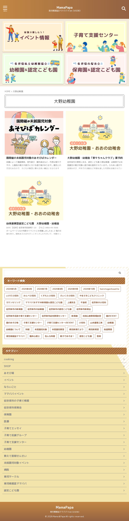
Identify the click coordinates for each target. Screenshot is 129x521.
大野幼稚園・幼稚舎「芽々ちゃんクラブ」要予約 (95, 158)
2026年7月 (42, 288)
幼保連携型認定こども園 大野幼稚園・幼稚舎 (32, 223)
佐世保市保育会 (83, 309)
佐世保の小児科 (99, 302)
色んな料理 (50, 336)
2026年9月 (73, 288)
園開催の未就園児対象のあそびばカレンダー (31, 158)
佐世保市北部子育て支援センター (21, 315)
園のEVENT (111, 315)
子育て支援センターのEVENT (60, 322)
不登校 (84, 302)
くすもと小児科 (48, 295)
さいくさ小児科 (67, 295)
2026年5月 (11, 288)
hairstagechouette (109, 288)
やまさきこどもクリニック (91, 295)
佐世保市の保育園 (14, 309)
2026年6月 (27, 288)
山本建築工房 (96, 322)
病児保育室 (94, 329)
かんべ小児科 (29, 295)
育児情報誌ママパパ (15, 336)
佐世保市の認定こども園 (60, 309)
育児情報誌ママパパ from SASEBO (64, 511)
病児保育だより (76, 329)
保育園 (74, 315)
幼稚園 (110, 322)
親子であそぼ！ (67, 336)
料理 (27, 329)
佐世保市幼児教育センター (54, 315)
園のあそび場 (12, 322)
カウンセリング (13, 302)
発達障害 (108, 329)
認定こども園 (85, 336)
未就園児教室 (58, 329)
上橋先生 (71, 302)
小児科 (82, 322)
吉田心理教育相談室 (92, 315)
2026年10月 (89, 288)
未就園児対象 (41, 329)
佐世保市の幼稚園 (36, 309)
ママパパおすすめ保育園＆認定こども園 (43, 302)
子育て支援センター (32, 322)
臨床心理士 (35, 336)
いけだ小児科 (12, 295)
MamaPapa (64, 7)
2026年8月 (57, 288)
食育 (99, 336)
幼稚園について (13, 329)
